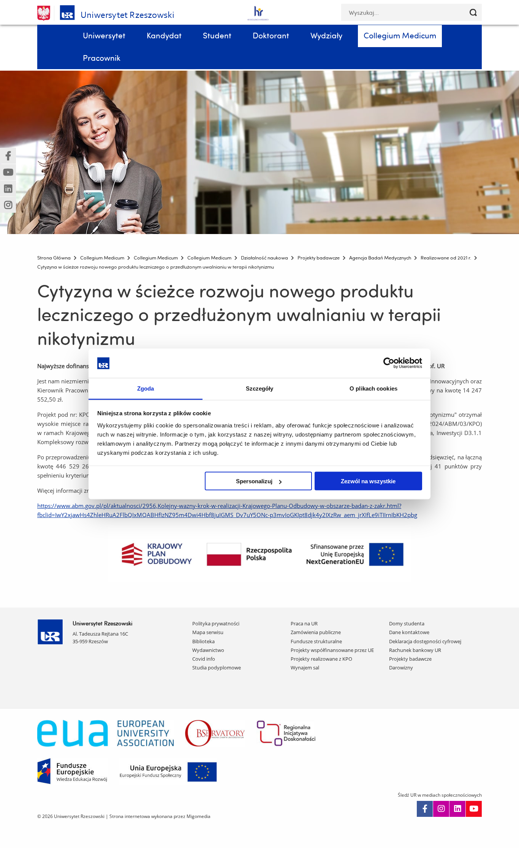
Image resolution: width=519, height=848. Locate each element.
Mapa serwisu (207, 632)
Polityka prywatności (215, 623)
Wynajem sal (305, 667)
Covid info (203, 658)
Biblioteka (203, 641)
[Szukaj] (473, 12)
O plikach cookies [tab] (373, 388)
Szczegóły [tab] (260, 388)
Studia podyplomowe (216, 667)
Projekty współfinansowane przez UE (332, 650)
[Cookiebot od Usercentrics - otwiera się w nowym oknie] (389, 363)
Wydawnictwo (208, 650)
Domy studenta (406, 623)
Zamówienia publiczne (316, 632)
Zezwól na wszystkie (368, 481)
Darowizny (401, 667)
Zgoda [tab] (145, 388)
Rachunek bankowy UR (415, 650)
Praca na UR (304, 623)
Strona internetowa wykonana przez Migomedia (159, 816)
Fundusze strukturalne (316, 641)
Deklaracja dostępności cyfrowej (425, 641)
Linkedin (457, 809)
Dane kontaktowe (409, 632)
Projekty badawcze (410, 658)
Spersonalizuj (254, 481)
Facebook (425, 809)
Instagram (441, 809)
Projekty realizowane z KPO (321, 658)
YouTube (474, 809)
